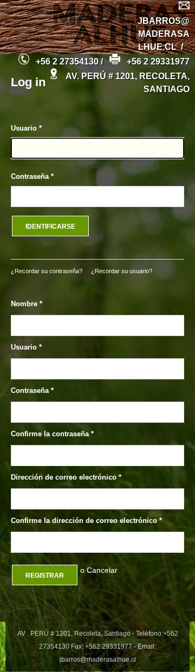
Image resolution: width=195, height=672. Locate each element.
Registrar (44, 575)
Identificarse (50, 226)
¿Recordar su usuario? (121, 271)
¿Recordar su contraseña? (46, 271)
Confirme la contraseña (52, 434)
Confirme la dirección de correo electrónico (86, 520)
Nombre (26, 304)
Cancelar (102, 570)
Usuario (26, 128)
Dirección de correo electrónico (66, 477)
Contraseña (32, 176)
